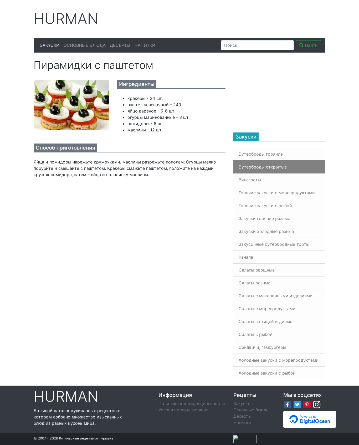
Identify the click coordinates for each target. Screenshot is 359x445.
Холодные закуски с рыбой (267, 373)
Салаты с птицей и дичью (266, 321)
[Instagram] (316, 404)
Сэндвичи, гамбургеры (262, 347)
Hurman (66, 19)
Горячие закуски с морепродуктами (277, 192)
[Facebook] (287, 404)
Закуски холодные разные (266, 231)
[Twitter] (297, 404)
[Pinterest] (307, 404)
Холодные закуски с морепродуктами (279, 360)
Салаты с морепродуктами (267, 308)
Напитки (145, 45)
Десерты (120, 45)
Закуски (49, 45)
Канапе (246, 257)
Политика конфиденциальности (191, 403)
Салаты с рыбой (256, 334)
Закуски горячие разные (264, 218)
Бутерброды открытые (263, 167)
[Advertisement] (229, 18)
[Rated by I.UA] (245, 438)
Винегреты (250, 179)
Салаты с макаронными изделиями (275, 295)
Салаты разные (254, 282)
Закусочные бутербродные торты (274, 244)
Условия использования (183, 409)
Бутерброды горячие (261, 154)
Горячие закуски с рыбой (265, 205)
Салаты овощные (257, 270)
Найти (311, 45)
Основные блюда (85, 45)
